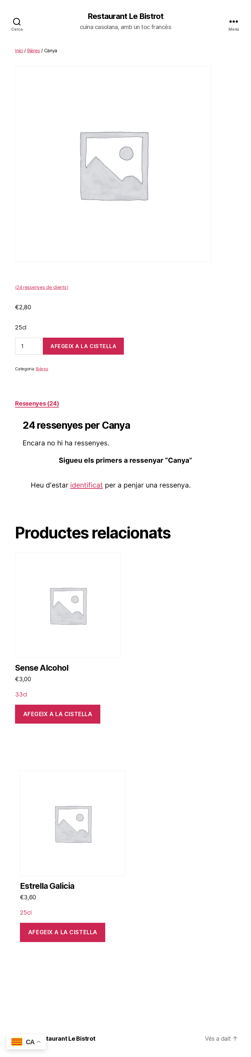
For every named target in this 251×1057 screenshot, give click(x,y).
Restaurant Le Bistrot (125, 16)
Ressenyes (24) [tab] (37, 403)
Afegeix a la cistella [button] (57, 714)
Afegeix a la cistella (83, 346)
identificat (86, 485)
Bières (33, 50)
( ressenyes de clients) (41, 287)
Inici (19, 50)
